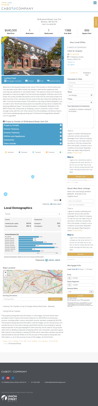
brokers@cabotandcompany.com (55, 382)
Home (5, 341)
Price (69, 275)
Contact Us (71, 62)
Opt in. (71, 157)
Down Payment (73, 281)
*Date (69, 92)
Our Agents (71, 65)
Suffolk (34, 341)
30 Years (80, 269)
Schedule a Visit (87, 74)
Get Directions (55, 299)
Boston (45, 341)
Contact (4, 3)
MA (25, 341)
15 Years (89, 269)
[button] (2, 56)
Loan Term (71, 269)
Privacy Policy (77, 153)
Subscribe (80, 254)
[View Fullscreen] (5, 279)
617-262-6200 (5, 5)
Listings (15, 341)
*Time (69, 99)
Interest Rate (72, 288)
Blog (10, 3)
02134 (55, 341)
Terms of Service (72, 182)
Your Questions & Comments (78, 106)
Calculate (80, 296)
